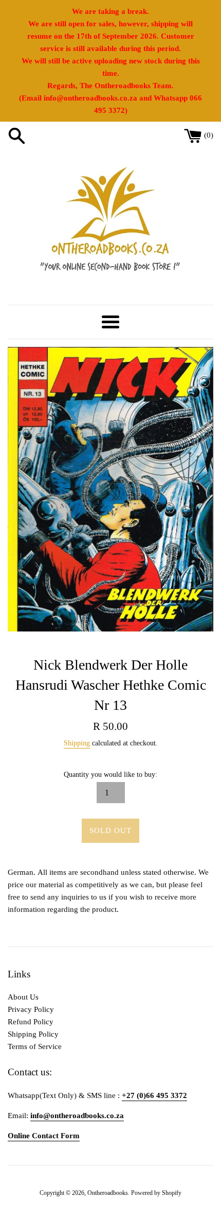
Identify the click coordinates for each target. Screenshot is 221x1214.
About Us (23, 997)
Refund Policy (30, 1022)
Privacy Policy (31, 1009)
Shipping (77, 743)
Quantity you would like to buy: (110, 774)
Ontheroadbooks (107, 1192)
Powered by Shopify (156, 1192)
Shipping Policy (33, 1034)
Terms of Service (35, 1046)
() (208, 135)
